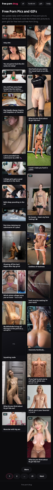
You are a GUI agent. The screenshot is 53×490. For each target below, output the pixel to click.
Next (42, 476)
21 (32, 476)
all (23, 4)
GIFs (40, 4)
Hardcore (31, 4)
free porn (10, 3)
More (26, 469)
